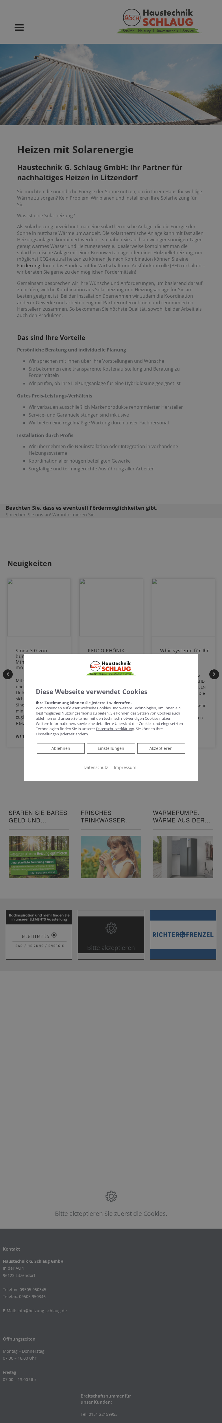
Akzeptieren (161, 748)
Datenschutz (96, 767)
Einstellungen (111, 748)
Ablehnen (60, 748)
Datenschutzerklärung (115, 728)
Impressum (125, 767)
